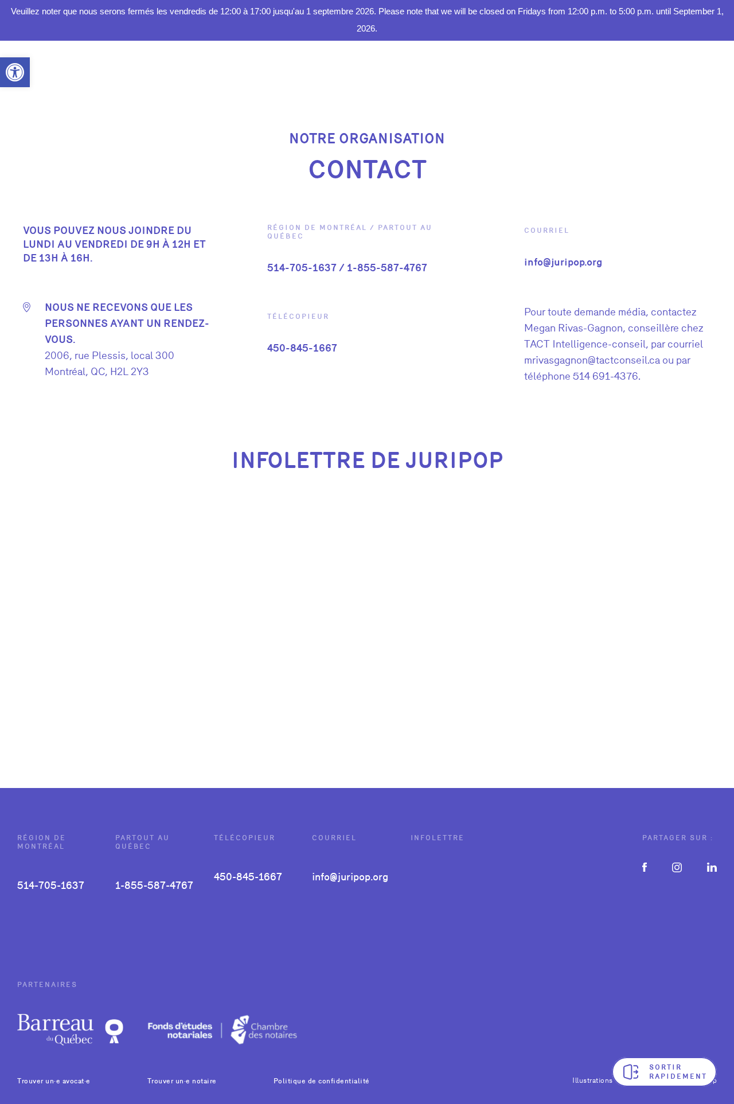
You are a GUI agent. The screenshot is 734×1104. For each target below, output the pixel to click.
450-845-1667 (302, 348)
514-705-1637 (50, 885)
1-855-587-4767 (154, 885)
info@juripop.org (563, 262)
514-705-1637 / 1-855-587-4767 (347, 268)
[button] (15, 72)
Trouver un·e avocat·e (54, 1081)
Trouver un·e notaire (182, 1081)
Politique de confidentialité (322, 1081)
